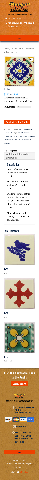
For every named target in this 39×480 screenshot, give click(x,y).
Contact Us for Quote (17, 121)
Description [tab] (11, 150)
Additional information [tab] (17, 154)
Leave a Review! (19, 383)
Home (6, 48)
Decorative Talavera (25, 129)
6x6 (19, 140)
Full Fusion (24, 472)
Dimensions (10, 106)
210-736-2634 (17, 18)
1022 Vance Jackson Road (15, 27)
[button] (31, 59)
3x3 (11, 136)
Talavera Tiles (17, 48)
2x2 (19, 133)
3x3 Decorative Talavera (21, 136)
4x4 (31, 136)
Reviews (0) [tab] (11, 157)
